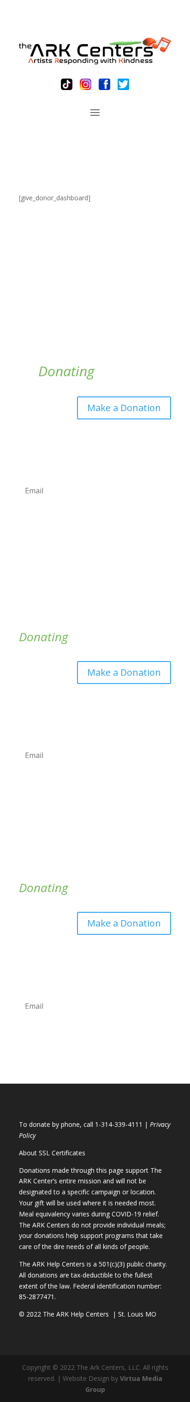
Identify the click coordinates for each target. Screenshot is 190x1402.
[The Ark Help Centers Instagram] (86, 84)
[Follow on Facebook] (145, 440)
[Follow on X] (163, 440)
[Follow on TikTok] (108, 440)
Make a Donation (124, 407)
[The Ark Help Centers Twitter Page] (123, 84)
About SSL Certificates (52, 1152)
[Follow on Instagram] (126, 440)
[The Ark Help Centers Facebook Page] (104, 84)
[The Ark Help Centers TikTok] (67, 84)
